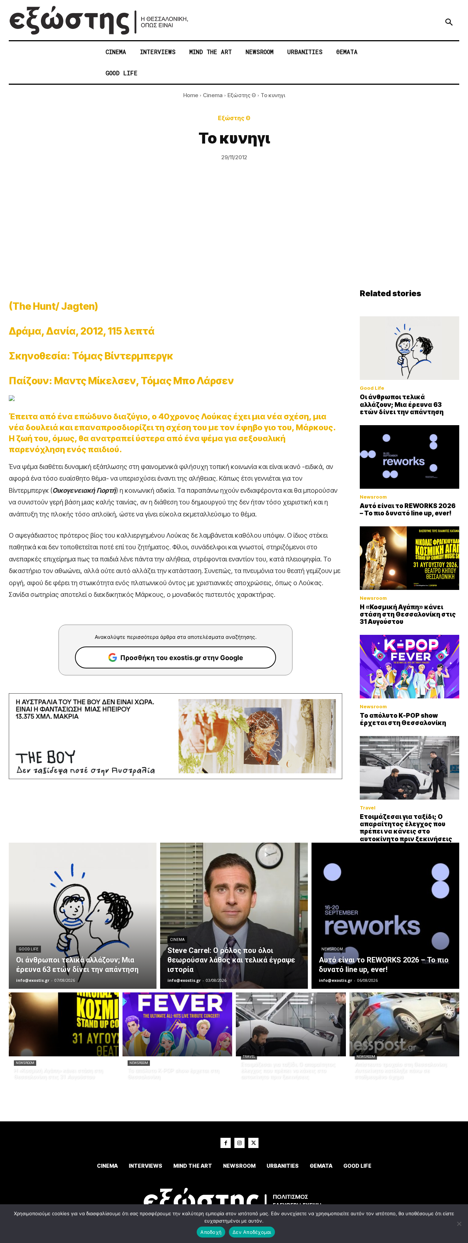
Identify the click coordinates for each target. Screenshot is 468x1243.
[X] (253, 1143)
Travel (367, 807)
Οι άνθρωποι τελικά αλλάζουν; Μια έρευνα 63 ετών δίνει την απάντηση (402, 404)
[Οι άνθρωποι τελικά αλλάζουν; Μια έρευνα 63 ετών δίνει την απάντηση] (409, 348)
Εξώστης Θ (241, 95)
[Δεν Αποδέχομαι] (459, 1223)
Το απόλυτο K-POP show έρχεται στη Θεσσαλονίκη (403, 719)
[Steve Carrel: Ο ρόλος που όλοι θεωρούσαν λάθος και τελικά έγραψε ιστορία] (234, 916)
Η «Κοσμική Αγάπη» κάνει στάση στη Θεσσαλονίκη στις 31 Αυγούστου (408, 614)
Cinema (213, 95)
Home (190, 95)
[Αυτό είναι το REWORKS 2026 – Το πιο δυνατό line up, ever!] (409, 457)
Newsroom (373, 497)
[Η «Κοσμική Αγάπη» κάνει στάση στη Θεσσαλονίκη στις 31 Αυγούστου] (409, 558)
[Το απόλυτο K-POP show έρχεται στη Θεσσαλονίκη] (409, 666)
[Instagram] (239, 1143)
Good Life (372, 388)
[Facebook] (225, 1143)
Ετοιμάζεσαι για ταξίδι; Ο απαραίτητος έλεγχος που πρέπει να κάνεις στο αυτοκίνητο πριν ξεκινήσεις (406, 828)
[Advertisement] (234, 234)
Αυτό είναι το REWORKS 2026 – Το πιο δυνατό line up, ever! (408, 509)
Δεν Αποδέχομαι (252, 1232)
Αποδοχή (211, 1232)
